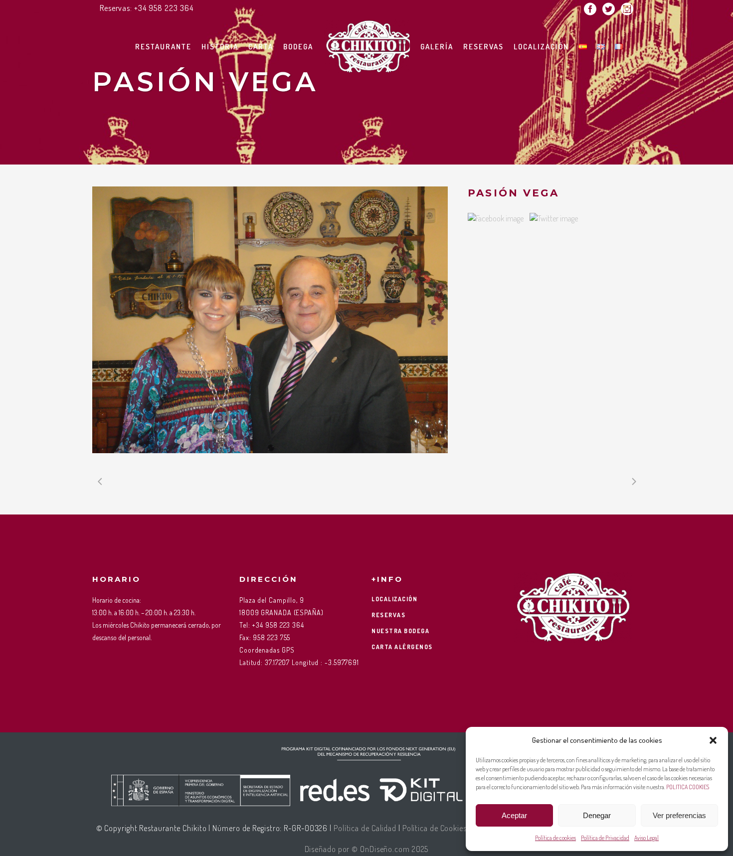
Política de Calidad (365, 828)
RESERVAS (388, 615)
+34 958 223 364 (163, 8)
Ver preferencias (679, 815)
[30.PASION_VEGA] (270, 319)
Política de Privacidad (605, 838)
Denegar (597, 815)
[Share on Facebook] (496, 218)
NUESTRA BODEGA (400, 631)
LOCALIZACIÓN (394, 599)
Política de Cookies (434, 828)
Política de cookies (555, 838)
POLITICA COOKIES (687, 787)
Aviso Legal (646, 838)
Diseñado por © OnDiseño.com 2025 (367, 849)
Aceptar (514, 815)
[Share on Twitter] (554, 218)
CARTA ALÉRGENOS (402, 647)
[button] (713, 740)
